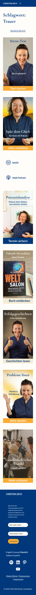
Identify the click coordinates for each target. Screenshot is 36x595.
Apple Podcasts (19, 177)
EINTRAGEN (13, 541)
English (9, 552)
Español (16, 555)
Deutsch (24, 552)
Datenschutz (24, 576)
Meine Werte (12, 576)
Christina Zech (10, 3)
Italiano (9, 555)
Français (16, 552)
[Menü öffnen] (20, 3)
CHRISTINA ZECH (14, 494)
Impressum (18, 579)
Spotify (15, 162)
